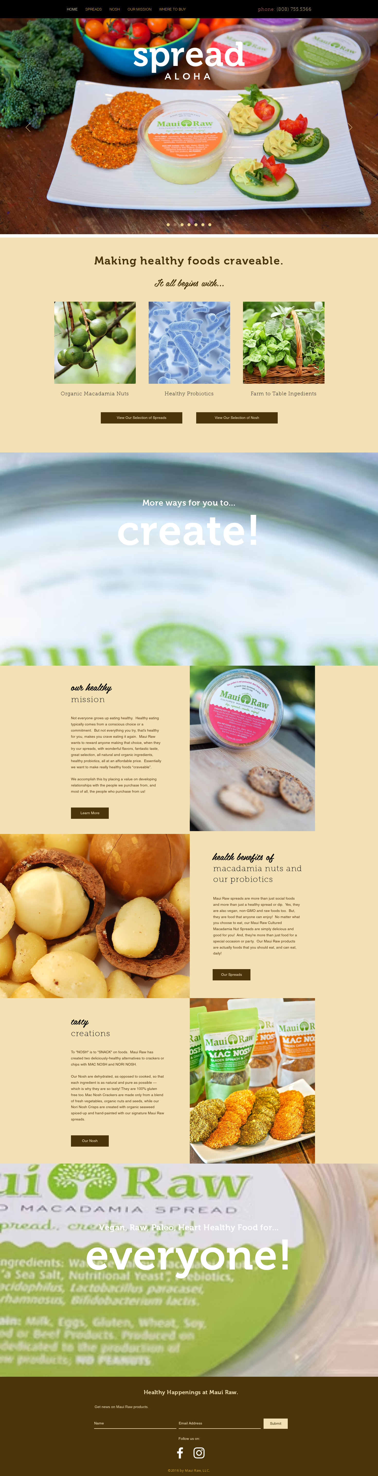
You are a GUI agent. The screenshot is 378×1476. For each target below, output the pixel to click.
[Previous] (28, 128)
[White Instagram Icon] (199, 1452)
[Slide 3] (189, 224)
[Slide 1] (175, 224)
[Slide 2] (182, 224)
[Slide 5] (202, 224)
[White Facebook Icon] (180, 1452)
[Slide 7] (209, 224)
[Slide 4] (195, 224)
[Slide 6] (168, 224)
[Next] (350, 128)
